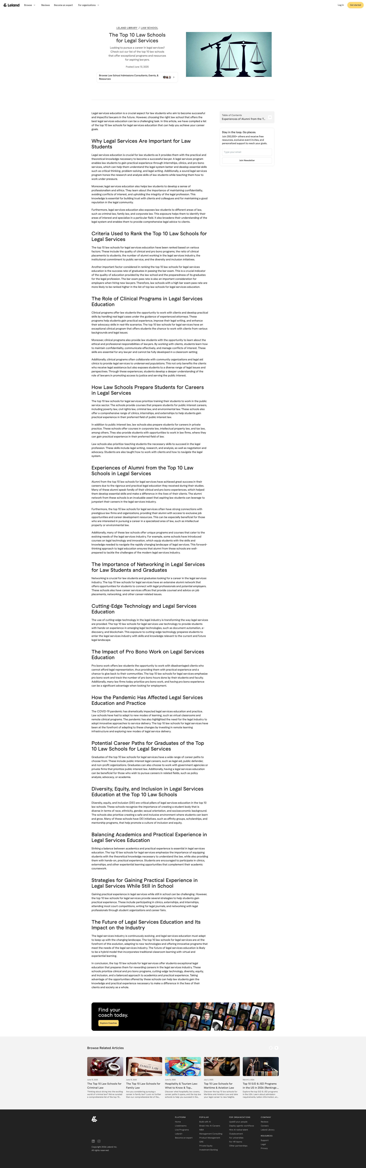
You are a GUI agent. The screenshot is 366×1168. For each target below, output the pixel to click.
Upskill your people (238, 1122)
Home (178, 1122)
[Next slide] (276, 1048)
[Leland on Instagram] (99, 1141)
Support (264, 1140)
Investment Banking (208, 1150)
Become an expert (183, 1138)
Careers (264, 1126)
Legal (263, 1144)
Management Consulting (210, 1134)
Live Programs (182, 1130)
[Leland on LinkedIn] (93, 1141)
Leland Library (267, 1130)
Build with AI (205, 1122)
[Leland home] (130, 1119)
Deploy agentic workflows (241, 1126)
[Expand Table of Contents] (270, 117)
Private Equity (205, 1146)
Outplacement (236, 1134)
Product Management (209, 1138)
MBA (201, 1130)
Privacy (264, 1148)
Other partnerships (238, 1146)
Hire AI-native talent (238, 1130)
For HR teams (235, 1142)
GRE (201, 1142)
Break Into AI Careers (209, 1126)
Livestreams (180, 1126)
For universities (236, 1138)
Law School (149, 28)
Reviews (264, 1122)
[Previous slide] (270, 1048)
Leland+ (178, 1134)
